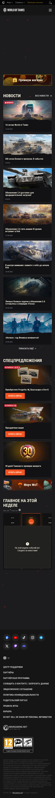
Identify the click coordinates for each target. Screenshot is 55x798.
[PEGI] (18, 745)
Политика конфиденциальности (21, 695)
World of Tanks (14, 10)
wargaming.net (15, 728)
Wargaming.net (18, 793)
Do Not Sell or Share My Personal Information (27, 717)
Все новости (42, 96)
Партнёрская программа (16, 678)
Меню (50, 10)
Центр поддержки (13, 667)
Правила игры (10, 706)
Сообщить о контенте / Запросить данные (26, 684)
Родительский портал (15, 700)
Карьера (7, 711)
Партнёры (8, 672)
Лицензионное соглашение (17, 689)
